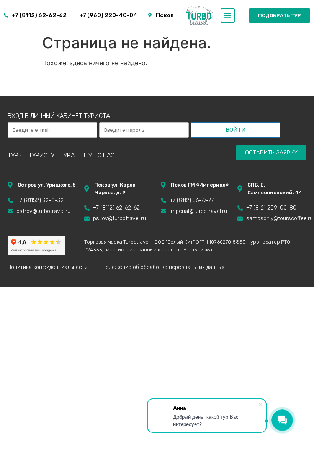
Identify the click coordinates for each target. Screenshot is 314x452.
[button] (228, 15)
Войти (235, 129)
